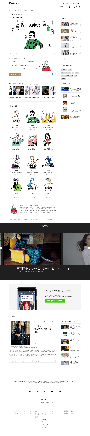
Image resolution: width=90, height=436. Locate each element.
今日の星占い (66, 410)
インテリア (37, 415)
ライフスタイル (44, 427)
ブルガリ (53, 410)
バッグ (70, 70)
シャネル (53, 415)
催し (30, 410)
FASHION (16, 408)
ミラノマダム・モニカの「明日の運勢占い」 (20, 11)
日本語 (67, 76)
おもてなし (37, 413)
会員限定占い (66, 413)
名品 (42, 421)
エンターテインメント (46, 415)
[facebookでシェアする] (48, 74)
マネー (43, 411)
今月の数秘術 (66, 411)
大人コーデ (64, 70)
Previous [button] (10, 90)
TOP (9, 11)
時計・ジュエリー (17, 413)
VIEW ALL (54, 84)
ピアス (63, 79)
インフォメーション (45, 424)
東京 (63, 76)
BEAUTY (24, 408)
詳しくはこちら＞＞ (39, 344)
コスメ (24, 411)
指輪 (72, 76)
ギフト (36, 410)
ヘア (23, 415)
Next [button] (55, 90)
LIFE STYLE (37, 408)
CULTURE (44, 408)
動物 (36, 411)
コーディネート (17, 410)
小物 (76, 76)
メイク (24, 410)
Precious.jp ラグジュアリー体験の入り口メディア (45, 403)
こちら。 (30, 346)
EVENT (31, 408)
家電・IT (36, 416)
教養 (42, 413)
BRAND (53, 408)
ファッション (43, 423)
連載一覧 (72, 411)
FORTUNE (66, 408)
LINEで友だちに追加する (54, 301)
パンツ (77, 73)
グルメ (31, 411)
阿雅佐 (50, 219)
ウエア (15, 411)
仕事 (42, 410)
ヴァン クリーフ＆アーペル (57, 413)
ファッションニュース (66, 73)
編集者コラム (73, 410)
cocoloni (54, 219)
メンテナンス (25, 413)
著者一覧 (72, 413)
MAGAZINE (73, 408)
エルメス (53, 411)
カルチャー (43, 426)
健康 (36, 418)
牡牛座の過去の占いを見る (15, 74)
